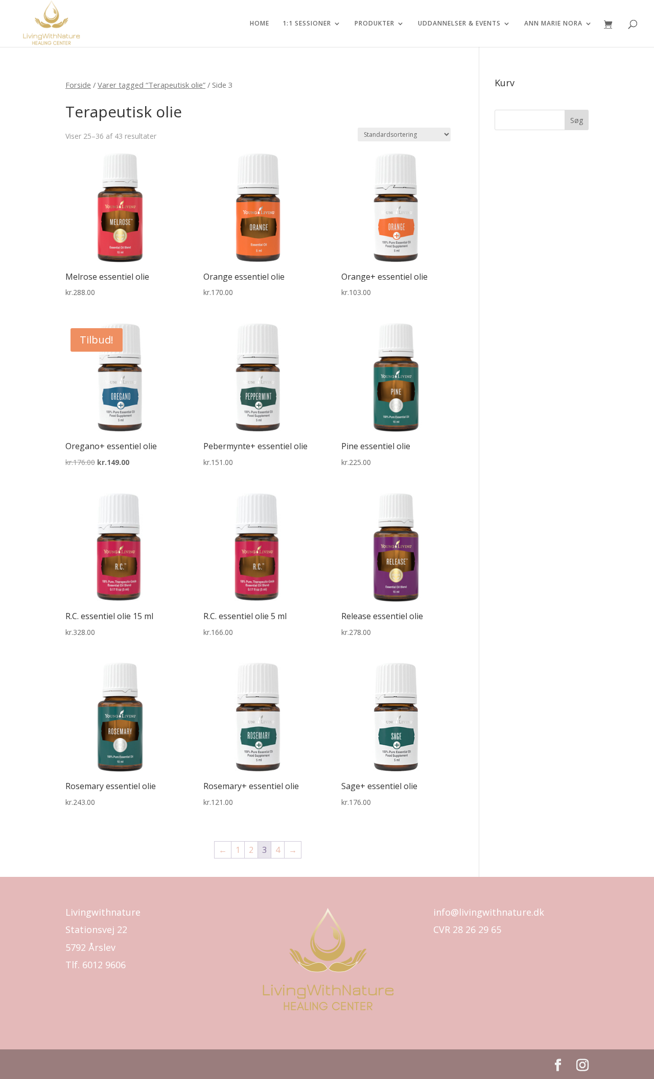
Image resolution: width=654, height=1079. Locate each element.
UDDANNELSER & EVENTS (459, 24)
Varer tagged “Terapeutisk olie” (151, 85)
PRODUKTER (374, 24)
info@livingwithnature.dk (488, 912)
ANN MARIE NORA (553, 24)
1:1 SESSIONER (307, 24)
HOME (259, 24)
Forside (78, 85)
